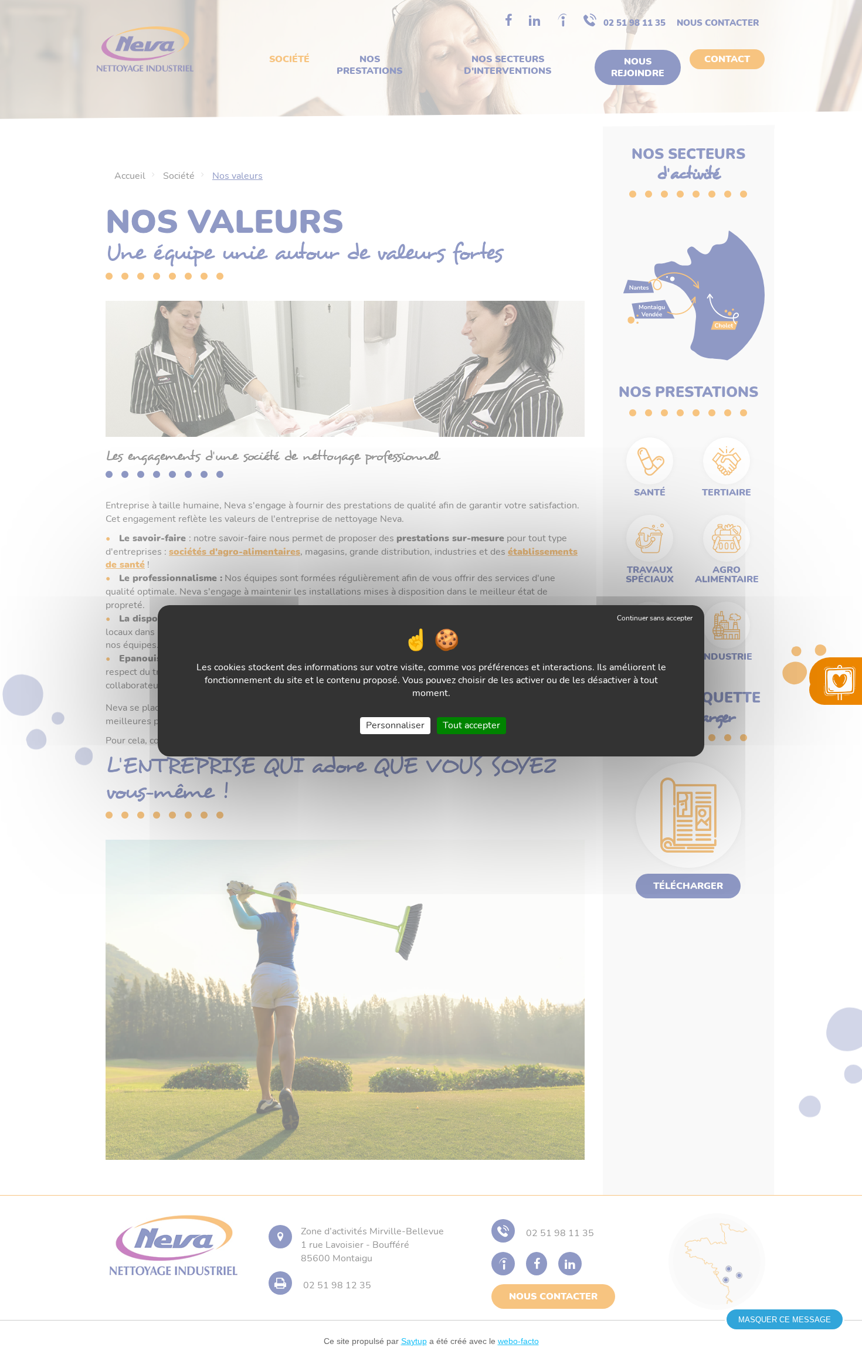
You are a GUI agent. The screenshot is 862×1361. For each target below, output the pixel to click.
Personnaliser (395, 724)
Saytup (414, 1341)
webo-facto (518, 1341)
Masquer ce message (784, 1319)
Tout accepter (471, 724)
